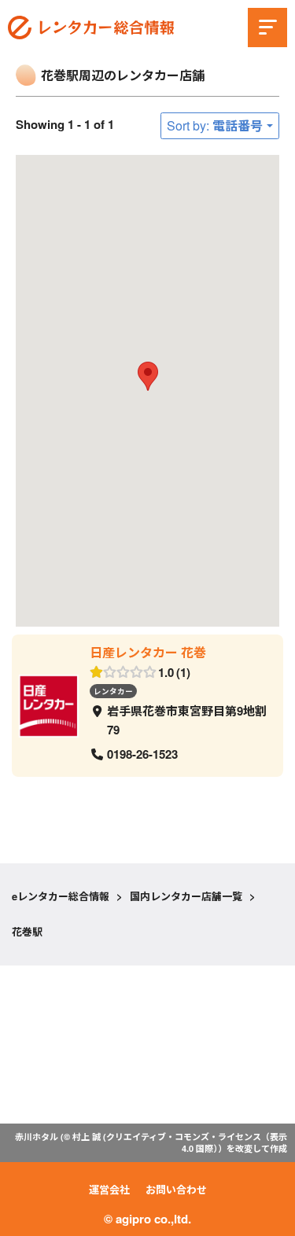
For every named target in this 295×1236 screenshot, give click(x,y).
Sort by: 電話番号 (215, 125)
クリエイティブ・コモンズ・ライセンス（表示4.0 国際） (196, 1142)
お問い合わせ (176, 1189)
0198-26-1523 (142, 754)
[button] (147, 376)
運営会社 (109, 1189)
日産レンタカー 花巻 (148, 652)
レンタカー (113, 690)
